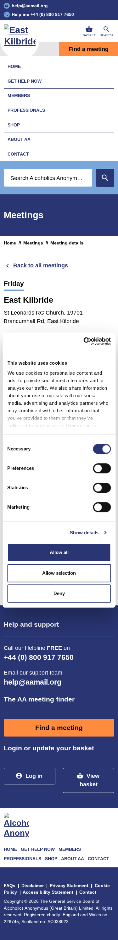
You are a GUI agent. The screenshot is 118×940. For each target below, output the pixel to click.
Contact (18, 154)
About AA (19, 139)
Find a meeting (59, 727)
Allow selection (59, 573)
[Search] (105, 178)
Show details (84, 532)
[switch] (102, 468)
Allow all (59, 552)
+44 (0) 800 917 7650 (39, 657)
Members (19, 95)
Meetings (33, 242)
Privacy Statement (69, 885)
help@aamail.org (32, 682)
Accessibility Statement (48, 892)
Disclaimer (32, 885)
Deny (59, 593)
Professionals (26, 110)
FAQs (9, 885)
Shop (14, 124)
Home (14, 66)
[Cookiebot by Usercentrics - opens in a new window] (84, 341)
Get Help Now (25, 81)
